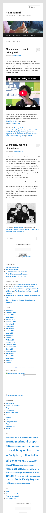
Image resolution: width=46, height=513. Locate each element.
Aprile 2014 (9, 335)
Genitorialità (10, 410)
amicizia (8, 130)
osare (7, 136)
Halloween (9, 415)
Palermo (19, 476)
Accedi (8, 491)
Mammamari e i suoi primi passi (17, 50)
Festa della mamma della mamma (17, 274)
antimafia (24, 437)
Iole (16, 465)
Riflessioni (11, 480)
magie (14, 134)
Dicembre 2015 (11, 312)
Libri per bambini (11, 422)
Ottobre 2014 (10, 326)
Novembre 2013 (11, 347)
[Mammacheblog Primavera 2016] (16, 373)
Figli (17, 132)
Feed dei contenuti (12, 494)
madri (29, 465)
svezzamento (14, 483)
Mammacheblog (14, 123)
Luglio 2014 (10, 331)
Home (8, 35)
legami (25, 465)
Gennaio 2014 (10, 342)
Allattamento (10, 403)
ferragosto (22, 456)
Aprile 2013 (9, 360)
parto (27, 476)
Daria (7, 300)
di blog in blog (22, 450)
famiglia (8, 132)
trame (19, 483)
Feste (7, 408)
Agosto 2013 (10, 353)
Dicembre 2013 (11, 344)
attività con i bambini (13, 406)
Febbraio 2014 (10, 340)
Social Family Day (11, 121)
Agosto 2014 (10, 328)
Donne (33, 451)
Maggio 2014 (10, 333)
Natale (14, 472)
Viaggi (8, 428)
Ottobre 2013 (10, 349)
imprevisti (9, 134)
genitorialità (22, 132)
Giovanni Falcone (24, 229)
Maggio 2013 (10, 358)
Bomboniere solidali (12, 267)
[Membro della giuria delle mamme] (29, 395)
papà (23, 476)
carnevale (13, 446)
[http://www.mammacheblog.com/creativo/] (14, 395)
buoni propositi (26, 130)
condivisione (35, 130)
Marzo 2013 (9, 363)
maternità (26, 469)
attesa (13, 130)
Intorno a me (16, 35)
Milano (29, 134)
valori (23, 136)
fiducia (13, 132)
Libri (7, 419)
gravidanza (30, 132)
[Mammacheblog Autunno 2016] (26, 368)
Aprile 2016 (9, 310)
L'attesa (8, 417)
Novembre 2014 (11, 324)
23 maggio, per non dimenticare (16, 146)
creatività (9, 451)
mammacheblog (22, 134)
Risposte (29, 136)
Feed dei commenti (12, 496)
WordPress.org (11, 498)
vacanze (23, 483)
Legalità (32, 229)
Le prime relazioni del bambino (16, 272)
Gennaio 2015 (10, 319)
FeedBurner (26, 257)
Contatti (33, 35)
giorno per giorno (12, 412)
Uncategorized (18, 128)
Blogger (18, 130)
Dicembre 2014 (11, 322)
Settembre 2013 (11, 351)
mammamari (13, 12)
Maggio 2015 (10, 317)
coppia (37, 446)
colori (17, 446)
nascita (34, 134)
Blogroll (25, 35)
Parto (7, 424)
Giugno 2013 (10, 356)
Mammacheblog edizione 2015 (16, 276)
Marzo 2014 (9, 338)
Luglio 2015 (10, 315)
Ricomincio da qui (12, 269)
